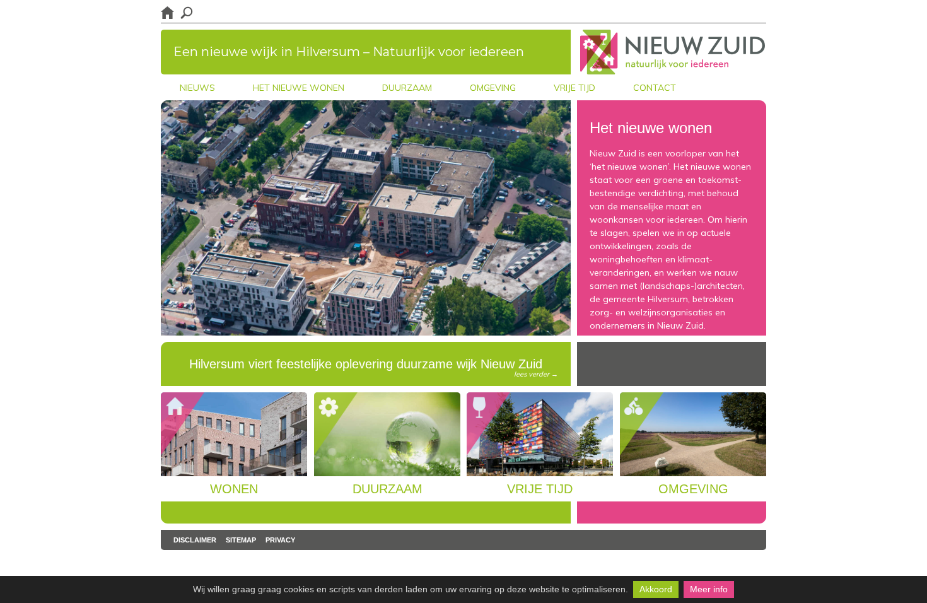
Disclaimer (194, 540)
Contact (654, 87)
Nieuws (197, 87)
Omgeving (493, 87)
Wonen (234, 489)
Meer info (709, 589)
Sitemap (241, 540)
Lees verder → (536, 374)
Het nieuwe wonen (298, 87)
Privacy (280, 540)
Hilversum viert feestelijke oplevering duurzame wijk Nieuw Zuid (373, 368)
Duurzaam (407, 87)
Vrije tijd (574, 87)
